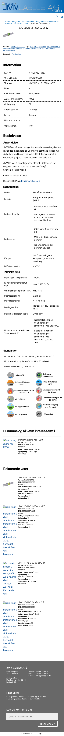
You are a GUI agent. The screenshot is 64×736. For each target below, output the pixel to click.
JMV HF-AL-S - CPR (21, 24)
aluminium (56, 47)
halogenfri (52, 49)
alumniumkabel (28, 49)
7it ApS (39, 734)
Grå (46, 49)
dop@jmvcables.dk (30, 181)
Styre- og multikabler (38, 697)
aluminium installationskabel (12, 49)
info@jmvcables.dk (43, 676)
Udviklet (26, 734)
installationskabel (9, 51)
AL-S (36, 47)
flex (43, 49)
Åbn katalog (15, 54)
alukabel (50, 47)
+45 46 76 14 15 (42, 674)
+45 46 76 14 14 (42, 672)
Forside (7, 22)
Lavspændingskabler (16, 697)
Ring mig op (47, 723)
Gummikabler (35, 699)
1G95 (31, 47)
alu (39, 47)
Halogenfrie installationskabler (23, 22)
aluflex (43, 47)
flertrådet (37, 49)
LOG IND (59, 11)
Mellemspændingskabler (17, 699)
